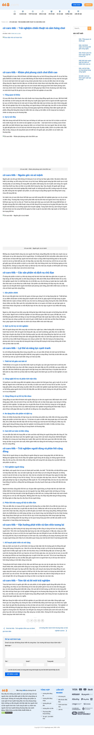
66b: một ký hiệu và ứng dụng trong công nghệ (85, 70)
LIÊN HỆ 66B (78, 14)
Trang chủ (4, 22)
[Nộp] (89, 28)
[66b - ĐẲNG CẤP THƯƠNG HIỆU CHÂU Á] (10, 4)
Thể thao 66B (33, 14)
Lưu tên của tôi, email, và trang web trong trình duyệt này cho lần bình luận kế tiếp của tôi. (34, 670)
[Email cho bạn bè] (35, 620)
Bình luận (8, 645)
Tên (6, 661)
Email (28, 661)
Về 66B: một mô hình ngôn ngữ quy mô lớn (85, 77)
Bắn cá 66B (42, 14)
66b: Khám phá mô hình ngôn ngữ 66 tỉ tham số (85, 54)
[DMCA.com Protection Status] (6, 712)
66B (15, 14)
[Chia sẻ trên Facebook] (28, 620)
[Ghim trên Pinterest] (38, 620)
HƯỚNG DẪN (68, 14)
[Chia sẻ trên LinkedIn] (42, 620)
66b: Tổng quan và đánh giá (85, 40)
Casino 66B (22, 14)
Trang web (50, 661)
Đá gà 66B (60, 14)
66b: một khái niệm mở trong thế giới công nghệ (85, 47)
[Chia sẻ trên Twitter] (31, 620)
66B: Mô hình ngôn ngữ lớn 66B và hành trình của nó (85, 62)
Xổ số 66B (51, 14)
